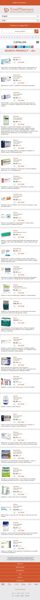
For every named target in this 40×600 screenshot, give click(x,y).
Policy (20, 577)
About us (20, 564)
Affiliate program (20, 589)
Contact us (20, 580)
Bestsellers (20, 567)
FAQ (20, 574)
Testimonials (20, 570)
